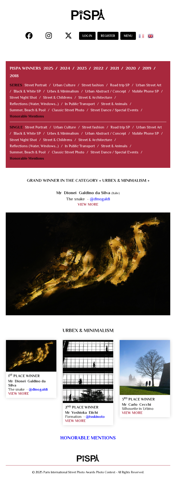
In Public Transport (80, 104)
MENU (128, 36)
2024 (65, 68)
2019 (146, 68)
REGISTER (108, 36)
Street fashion (93, 85)
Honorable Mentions (27, 116)
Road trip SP (119, 85)
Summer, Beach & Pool (28, 110)
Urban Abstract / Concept (105, 91)
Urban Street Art (148, 85)
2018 (14, 75)
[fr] (142, 34)
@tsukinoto (95, 417)
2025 (48, 68)
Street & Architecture (95, 97)
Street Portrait (36, 85)
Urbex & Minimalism (63, 91)
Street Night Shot (23, 97)
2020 (131, 68)
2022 (98, 68)
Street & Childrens (57, 97)
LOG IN (87, 36)
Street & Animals (114, 104)
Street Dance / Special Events (114, 110)
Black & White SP (27, 91)
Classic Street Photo (68, 110)
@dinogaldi (100, 198)
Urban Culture (64, 85)
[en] (151, 34)
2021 (114, 68)
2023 (82, 68)
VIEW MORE (88, 204)
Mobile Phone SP (145, 91)
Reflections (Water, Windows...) (34, 104)
